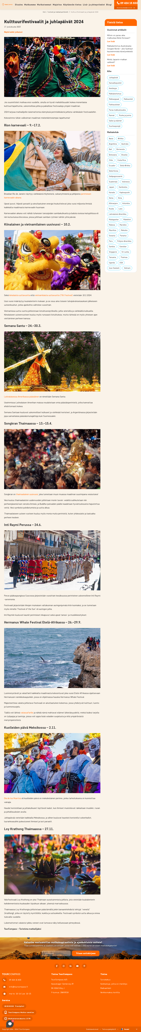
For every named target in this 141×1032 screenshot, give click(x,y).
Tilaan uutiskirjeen (86, 953)
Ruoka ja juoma (125, 115)
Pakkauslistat (114, 105)
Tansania (112, 257)
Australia (124, 144)
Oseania (112, 236)
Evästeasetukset (92, 1029)
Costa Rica (121, 160)
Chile (111, 160)
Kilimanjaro (113, 203)
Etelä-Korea (113, 171)
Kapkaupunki (125, 192)
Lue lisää (111, 41)
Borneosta (120, 149)
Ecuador (112, 166)
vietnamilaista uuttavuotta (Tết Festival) (54, 295)
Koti (44, 12)
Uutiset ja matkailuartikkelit (58, 12)
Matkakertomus (115, 94)
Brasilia (124, 155)
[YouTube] (77, 966)
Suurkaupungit (114, 126)
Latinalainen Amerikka (117, 214)
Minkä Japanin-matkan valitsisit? (117, 60)
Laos (120, 209)
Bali (110, 149)
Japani (111, 187)
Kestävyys (113, 88)
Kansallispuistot (115, 83)
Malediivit (127, 219)
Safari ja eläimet (115, 121)
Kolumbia (126, 203)
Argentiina (113, 144)
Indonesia (126, 182)
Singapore (113, 252)
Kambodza (123, 187)
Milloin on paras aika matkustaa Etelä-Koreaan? (118, 36)
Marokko (123, 225)
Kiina (120, 198)
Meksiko (124, 230)
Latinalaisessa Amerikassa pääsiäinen (21, 396)
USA (121, 263)
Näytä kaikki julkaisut (13, 32)
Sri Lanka (125, 252)
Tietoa (103, 974)
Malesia (112, 225)
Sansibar (123, 247)
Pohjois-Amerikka (124, 241)
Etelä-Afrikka (125, 166)
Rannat (111, 115)
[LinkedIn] (70, 966)
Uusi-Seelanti (114, 268)
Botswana (113, 155)
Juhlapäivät (113, 78)
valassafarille (27, 712)
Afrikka (120, 139)
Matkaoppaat (114, 99)
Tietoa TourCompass (61, 974)
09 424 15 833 (129, 3)
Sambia (112, 247)
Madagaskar (114, 219)
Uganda (112, 263)
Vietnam (127, 268)
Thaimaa (124, 257)
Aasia (111, 139)
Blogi (109, 4)
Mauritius (112, 230)
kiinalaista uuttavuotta (19, 295)
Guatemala (113, 182)
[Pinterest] (84, 966)
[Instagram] (63, 966)
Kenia (111, 198)
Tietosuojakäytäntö (109, 1029)
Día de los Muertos (12, 798)
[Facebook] (56, 966)
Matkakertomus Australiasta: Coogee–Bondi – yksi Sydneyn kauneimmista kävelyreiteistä (120, 49)
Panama (123, 236)
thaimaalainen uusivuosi (27, 494)
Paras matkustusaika (117, 110)
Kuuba (111, 209)
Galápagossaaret (115, 176)
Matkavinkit (128, 99)
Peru (111, 241)
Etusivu (19, 4)
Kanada (112, 192)
